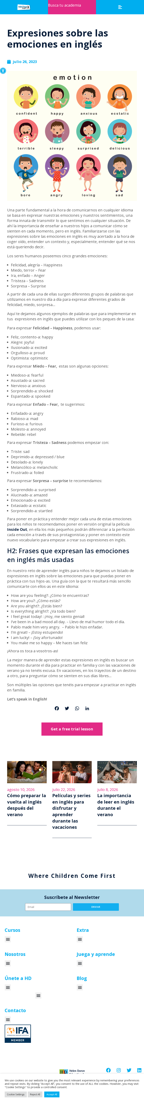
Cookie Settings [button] (16, 1094)
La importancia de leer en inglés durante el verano (115, 804)
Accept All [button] (51, 1094)
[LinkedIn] (87, 709)
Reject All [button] (35, 1094)
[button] (3, 71)
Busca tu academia (64, 5)
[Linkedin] (139, 1070)
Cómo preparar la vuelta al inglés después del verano (26, 804)
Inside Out (17, 529)
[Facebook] (57, 709)
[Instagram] (118, 1070)
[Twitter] (67, 709)
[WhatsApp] (77, 709)
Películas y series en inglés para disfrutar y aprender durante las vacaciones (71, 811)
